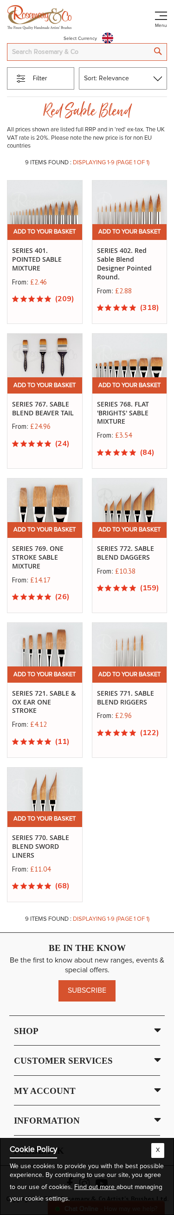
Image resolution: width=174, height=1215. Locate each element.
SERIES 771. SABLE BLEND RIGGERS (125, 697)
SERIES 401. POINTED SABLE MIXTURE (37, 259)
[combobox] (87, 52)
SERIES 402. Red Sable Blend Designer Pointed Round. (124, 263)
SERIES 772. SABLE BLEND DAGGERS (125, 553)
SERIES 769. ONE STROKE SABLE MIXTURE (38, 557)
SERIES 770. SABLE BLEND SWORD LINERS (40, 846)
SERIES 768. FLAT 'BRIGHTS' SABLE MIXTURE (123, 413)
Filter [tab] (40, 78)
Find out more (95, 1187)
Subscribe (87, 990)
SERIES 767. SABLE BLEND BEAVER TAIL (43, 408)
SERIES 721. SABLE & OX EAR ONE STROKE (44, 702)
